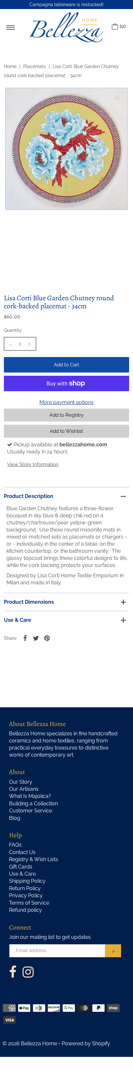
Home (10, 66)
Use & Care (17, 620)
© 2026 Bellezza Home (30, 1043)
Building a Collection (33, 803)
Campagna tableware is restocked (65, 4)
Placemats (34, 66)
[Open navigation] (10, 27)
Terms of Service (29, 903)
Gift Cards (20, 867)
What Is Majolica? (30, 796)
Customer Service (30, 811)
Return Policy (25, 888)
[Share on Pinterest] (47, 638)
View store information (32, 464)
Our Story (20, 782)
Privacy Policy (26, 895)
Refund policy (25, 910)
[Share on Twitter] (36, 638)
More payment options (66, 402)
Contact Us (22, 852)
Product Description (28, 496)
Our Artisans (23, 789)
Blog (14, 818)
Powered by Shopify (86, 1043)
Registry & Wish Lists (33, 859)
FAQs (15, 845)
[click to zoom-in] (117, 98)
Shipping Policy (27, 881)
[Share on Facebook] (25, 638)
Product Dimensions (29, 602)
